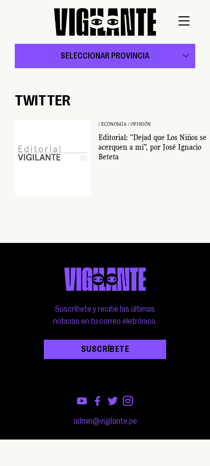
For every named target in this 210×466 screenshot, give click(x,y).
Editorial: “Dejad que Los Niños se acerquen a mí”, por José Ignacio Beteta (152, 147)
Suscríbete (105, 349)
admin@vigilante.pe (105, 421)
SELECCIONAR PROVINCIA (105, 56)
